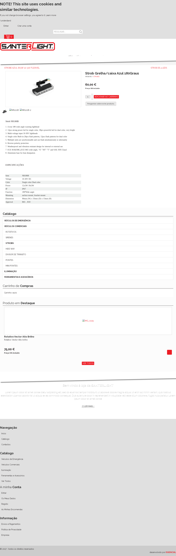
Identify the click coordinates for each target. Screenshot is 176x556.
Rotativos (11, 232)
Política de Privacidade (11, 529)
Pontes (9, 260)
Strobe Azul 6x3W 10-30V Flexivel (22, 68)
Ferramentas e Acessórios (18, 277)
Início (3, 433)
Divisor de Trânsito (16, 254)
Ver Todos (88, 363)
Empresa (5, 535)
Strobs (96, 76)
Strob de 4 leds (159, 68)
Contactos (5, 444)
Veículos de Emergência (17, 221)
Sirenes (9, 237)
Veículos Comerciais (15, 226)
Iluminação (10, 271)
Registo (4, 504)
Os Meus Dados (8, 498)
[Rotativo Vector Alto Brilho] (169, 352)
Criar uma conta (24, 26)
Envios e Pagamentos (10, 524)
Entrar (6, 26)
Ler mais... (89, 406)
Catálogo (5, 439)
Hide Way (10, 249)
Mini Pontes (11, 266)
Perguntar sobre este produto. (100, 104)
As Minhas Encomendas (12, 509)
